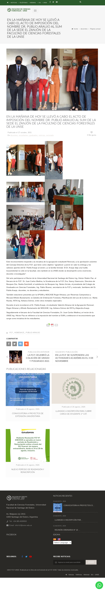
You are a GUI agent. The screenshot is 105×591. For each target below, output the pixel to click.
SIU (40, 2)
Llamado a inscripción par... (69, 520)
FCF (11, 333)
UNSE (45, 2)
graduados (33, 135)
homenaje (19, 333)
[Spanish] (55, 539)
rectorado (50, 135)
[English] (59, 539)
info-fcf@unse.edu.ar (23, 525)
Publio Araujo (33, 333)
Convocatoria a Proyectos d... (79, 505)
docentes (84, 29)
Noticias (14, 2)
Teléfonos (24, 2)
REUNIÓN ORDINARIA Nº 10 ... (67, 530)
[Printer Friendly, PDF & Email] (52, 325)
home (76, 29)
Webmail (33, 2)
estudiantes (23, 135)
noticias (42, 135)
